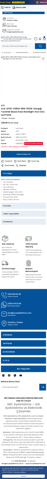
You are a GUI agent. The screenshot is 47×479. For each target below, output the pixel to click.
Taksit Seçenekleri (11, 213)
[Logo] (16, 39)
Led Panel (19, 128)
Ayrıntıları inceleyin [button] (20, 472)
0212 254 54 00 (20, 461)
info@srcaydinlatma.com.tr (13, 464)
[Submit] (42, 387)
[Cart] (44, 39)
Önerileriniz (8, 221)
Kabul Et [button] (23, 476)
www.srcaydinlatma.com (35, 464)
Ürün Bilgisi (7, 173)
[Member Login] (40, 39)
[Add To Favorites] (43, 58)
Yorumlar (7, 205)
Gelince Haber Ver (24, 154)
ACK (17, 131)
